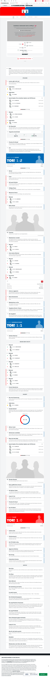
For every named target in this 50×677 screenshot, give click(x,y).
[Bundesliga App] (35, 0)
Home (22, 3)
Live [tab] (13, 16)
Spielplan (27, 3)
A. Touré (20, 47)
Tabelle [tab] (36, 16)
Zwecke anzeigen (27, 674)
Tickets (39, 3)
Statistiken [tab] (30, 16)
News (24, 3)
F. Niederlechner (30, 45)
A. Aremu (20, 44)
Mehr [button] (46, 3)
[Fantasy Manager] (42, 0)
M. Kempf (29, 42)
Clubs (31, 3)
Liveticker (34, 3)
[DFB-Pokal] (11, 0)
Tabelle (29, 3)
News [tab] (17, 16)
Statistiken (42, 3)
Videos (37, 3)
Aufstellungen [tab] (23, 16)
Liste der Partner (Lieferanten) (6, 675)
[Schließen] (48, 666)
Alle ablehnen (34, 674)
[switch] (20, 30)
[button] (48, 3)
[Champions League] (13, 0)
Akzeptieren (42, 674)
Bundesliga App (39, 0)
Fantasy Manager (46, 0)
